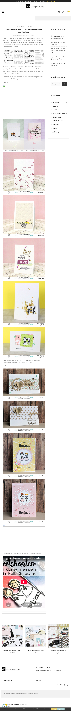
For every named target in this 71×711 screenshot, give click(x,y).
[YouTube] (60, 685)
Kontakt (39, 680)
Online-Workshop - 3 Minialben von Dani (35, 651)
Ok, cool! (54, 709)
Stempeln (32, 35)
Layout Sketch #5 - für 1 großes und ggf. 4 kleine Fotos (58, 51)
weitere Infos (61, 709)
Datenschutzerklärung (43, 670)
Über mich (57, 670)
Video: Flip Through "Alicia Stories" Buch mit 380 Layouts (58, 651)
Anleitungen (22, 35)
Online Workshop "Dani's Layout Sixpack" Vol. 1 (12, 651)
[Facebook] (57, 685)
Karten (27, 35)
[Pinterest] (64, 685)
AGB (48, 667)
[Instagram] (67, 685)
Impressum (40, 667)
